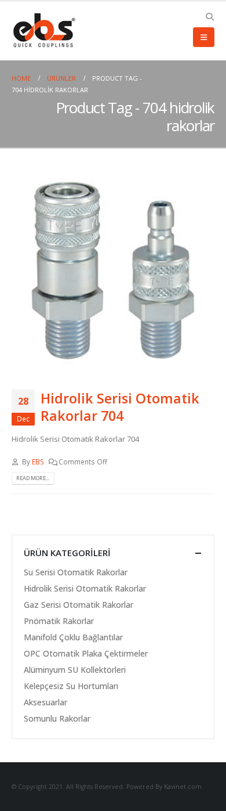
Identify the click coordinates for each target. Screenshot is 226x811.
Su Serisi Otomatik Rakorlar (75, 572)
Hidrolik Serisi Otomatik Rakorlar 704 (120, 407)
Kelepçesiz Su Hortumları (71, 685)
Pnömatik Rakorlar (59, 620)
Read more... (32, 478)
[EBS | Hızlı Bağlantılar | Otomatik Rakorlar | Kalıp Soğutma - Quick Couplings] (43, 31)
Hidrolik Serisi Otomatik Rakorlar (85, 588)
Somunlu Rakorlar (57, 718)
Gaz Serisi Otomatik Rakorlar (78, 604)
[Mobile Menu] (203, 37)
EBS (38, 461)
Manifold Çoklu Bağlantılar (73, 637)
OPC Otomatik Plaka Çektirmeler (86, 653)
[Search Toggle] (209, 17)
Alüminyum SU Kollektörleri (75, 669)
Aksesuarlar (45, 702)
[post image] (113, 270)
